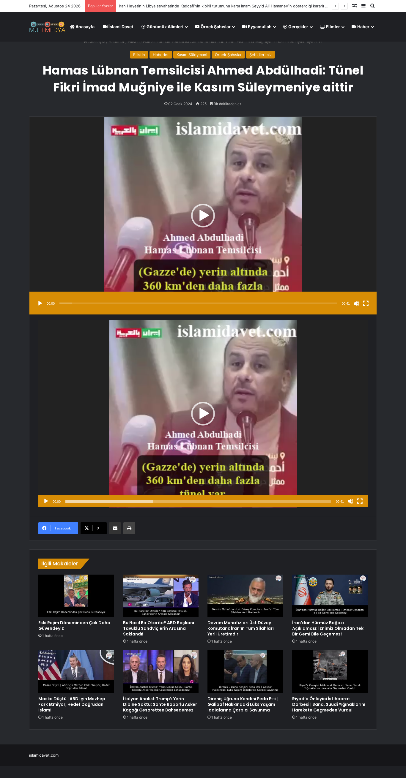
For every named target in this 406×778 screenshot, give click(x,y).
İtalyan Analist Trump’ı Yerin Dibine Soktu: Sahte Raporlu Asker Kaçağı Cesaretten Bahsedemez (160, 704)
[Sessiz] (356, 303)
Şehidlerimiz (260, 54)
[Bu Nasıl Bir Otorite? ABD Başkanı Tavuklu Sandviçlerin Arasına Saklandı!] (161, 596)
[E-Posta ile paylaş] (115, 528)
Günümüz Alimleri (164, 26)
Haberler (116, 41)
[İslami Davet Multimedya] (47, 26)
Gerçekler (297, 26)
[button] (203, 215)
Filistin (134, 41)
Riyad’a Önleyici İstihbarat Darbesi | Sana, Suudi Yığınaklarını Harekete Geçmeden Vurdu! (328, 704)
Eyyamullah (259, 26)
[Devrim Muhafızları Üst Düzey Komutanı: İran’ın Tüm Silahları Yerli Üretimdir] (245, 596)
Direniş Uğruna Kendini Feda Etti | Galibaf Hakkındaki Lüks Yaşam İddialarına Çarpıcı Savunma (242, 704)
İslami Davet (120, 26)
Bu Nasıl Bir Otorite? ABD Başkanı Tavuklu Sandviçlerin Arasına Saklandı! (158, 628)
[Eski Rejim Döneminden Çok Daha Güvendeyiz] (76, 596)
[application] (203, 215)
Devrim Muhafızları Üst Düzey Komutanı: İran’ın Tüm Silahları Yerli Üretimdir (240, 628)
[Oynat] (40, 303)
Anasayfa (85, 26)
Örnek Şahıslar (215, 26)
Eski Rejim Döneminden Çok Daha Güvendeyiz (161, 6)
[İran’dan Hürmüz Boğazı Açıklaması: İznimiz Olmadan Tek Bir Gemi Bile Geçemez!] (330, 596)
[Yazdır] (129, 528)
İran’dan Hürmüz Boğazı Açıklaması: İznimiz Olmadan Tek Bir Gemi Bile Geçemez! (327, 628)
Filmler (332, 26)
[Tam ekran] (366, 303)
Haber (362, 26)
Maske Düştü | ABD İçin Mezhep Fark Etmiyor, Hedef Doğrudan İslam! (71, 704)
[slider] (198, 501)
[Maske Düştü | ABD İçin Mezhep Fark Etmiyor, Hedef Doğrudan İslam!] (76, 671)
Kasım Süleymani (192, 54)
